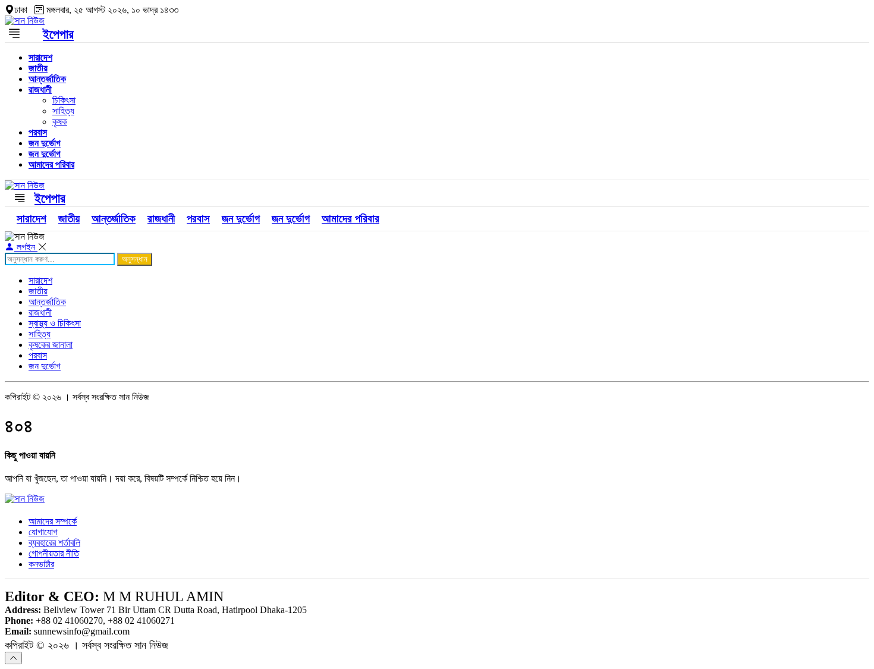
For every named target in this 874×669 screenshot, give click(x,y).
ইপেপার (58, 34)
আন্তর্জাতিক (47, 79)
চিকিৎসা (64, 100)
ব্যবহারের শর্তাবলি (54, 543)
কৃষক (59, 122)
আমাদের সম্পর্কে (53, 521)
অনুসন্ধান (134, 259)
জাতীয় (38, 68)
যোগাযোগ (43, 532)
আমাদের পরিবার (51, 164)
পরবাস (38, 132)
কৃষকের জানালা (51, 345)
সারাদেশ (40, 57)
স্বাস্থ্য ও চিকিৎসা (55, 323)
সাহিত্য (63, 111)
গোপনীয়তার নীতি (54, 553)
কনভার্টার (41, 564)
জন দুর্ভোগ (45, 143)
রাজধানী (40, 89)
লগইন (25, 247)
